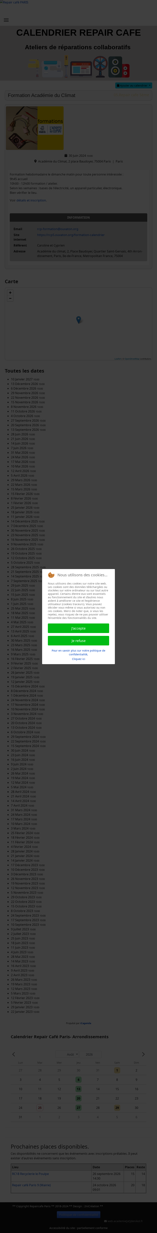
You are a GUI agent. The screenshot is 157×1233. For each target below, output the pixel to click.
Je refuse (79, 640)
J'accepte (78, 628)
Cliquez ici (78, 659)
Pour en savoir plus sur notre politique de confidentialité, (78, 652)
